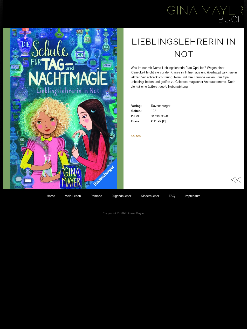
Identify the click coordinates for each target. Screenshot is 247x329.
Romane (96, 196)
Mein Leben (73, 196)
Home (51, 196)
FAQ (172, 196)
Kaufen (136, 136)
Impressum (192, 196)
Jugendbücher (121, 196)
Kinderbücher (150, 196)
